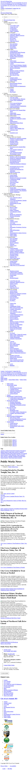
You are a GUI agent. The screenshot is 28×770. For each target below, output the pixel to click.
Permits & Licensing (15, 72)
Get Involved (8, 8)
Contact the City (17, 8)
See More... (13, 185)
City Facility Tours (14, 25)
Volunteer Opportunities (16, 338)
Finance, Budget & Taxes (16, 251)
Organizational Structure (16, 388)
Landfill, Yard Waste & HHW (17, 413)
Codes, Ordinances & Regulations (18, 66)
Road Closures (13, 84)
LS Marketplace (14, 29)
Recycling (12, 409)
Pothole (12, 347)
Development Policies (15, 159)
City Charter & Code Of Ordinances (13, 684)
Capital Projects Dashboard (16, 399)
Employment (13, 275)
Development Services (15, 224)
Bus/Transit (13, 92)
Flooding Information (15, 402)
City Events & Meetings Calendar (18, 65)
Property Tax (13, 39)
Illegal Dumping (14, 345)
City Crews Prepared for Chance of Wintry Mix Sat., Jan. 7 (13, 501)
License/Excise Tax (15, 168)
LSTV (11, 364)
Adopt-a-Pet (13, 303)
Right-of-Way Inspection (16, 357)
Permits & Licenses (8, 692)
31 (10, 642)
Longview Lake (14, 130)
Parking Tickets (14, 37)
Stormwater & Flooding (16, 328)
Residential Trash (14, 410)
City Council (13, 209)
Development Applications (16, 273)
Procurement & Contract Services (18, 233)
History (12, 204)
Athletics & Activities (15, 117)
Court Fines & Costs (15, 34)
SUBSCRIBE (4, 673)
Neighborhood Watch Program (17, 52)
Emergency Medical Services (17, 35)
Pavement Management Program (18, 419)
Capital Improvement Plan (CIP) (18, 397)
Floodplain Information (15, 403)
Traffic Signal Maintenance (16, 351)
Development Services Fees (17, 166)
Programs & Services (15, 53)
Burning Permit (14, 176)
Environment (13, 262)
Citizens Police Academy (16, 272)
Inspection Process (14, 162)
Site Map (10, 768)
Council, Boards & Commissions (18, 106)
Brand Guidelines (14, 242)
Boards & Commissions (16, 214)
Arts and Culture (14, 97)
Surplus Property (14, 144)
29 (7, 642)
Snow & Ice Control (15, 417)
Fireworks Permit (14, 182)
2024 (14, 442)
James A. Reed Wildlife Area (17, 128)
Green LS (9, 414)
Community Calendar (15, 104)
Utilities (12, 330)
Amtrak (12, 90)
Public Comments (14, 31)
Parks (11, 120)
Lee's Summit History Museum (17, 99)
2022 (14, 445)
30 (9, 642)
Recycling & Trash (14, 75)
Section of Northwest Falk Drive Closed (10, 618)
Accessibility (13, 766)
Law (11, 228)
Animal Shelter (13, 261)
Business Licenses (14, 271)
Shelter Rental (13, 358)
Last (17, 642)
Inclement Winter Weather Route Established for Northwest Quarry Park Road (12, 589)
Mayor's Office (13, 207)
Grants (11, 276)
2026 (14, 440)
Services (12, 386)
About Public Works (12, 385)
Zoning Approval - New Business (18, 190)
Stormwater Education (12, 400)
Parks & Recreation (15, 107)
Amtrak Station (13, 125)
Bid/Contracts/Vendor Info (16, 307)
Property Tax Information (16, 324)
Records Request (14, 73)
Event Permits (13, 180)
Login (3, 768)
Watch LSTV (13, 48)
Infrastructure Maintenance (16, 420)
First (2, 642)
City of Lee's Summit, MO (9, 698)
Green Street (13, 113)
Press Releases (13, 45)
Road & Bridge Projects (16, 83)
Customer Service (14, 389)
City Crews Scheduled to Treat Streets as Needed (13, 567)
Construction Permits (15, 179)
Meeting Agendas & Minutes (17, 70)
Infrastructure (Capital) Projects (14, 396)
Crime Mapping (14, 51)
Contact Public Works (9, 665)
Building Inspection (15, 355)
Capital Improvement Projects (17, 62)
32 (11, 642)
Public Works (13, 234)
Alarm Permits (13, 175)
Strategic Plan (13, 257)
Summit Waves (13, 121)
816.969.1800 (11, 654)
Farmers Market (14, 127)
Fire (11, 226)
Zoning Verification (15, 192)
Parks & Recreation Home (16, 123)
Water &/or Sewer (14, 41)
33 (12, 642)
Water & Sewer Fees (15, 172)
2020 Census (13, 61)
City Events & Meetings (16, 103)
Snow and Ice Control (9, 493)
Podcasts (12, 244)
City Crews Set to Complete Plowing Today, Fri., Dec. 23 (13, 496)
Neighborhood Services (16, 79)
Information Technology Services (18, 227)
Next (14, 642)
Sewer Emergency (14, 348)
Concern (12, 341)
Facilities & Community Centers (18, 118)
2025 (14, 441)
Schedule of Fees (14, 142)
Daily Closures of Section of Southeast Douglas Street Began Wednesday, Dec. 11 (14, 509)
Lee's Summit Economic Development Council (16, 153)
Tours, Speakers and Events (17, 359)
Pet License (13, 38)
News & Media (14, 44)
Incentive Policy (14, 141)
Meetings (12, 365)
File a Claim (13, 343)
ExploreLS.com (14, 132)
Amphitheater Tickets (15, 306)
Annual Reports (14, 248)
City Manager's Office (15, 211)
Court (11, 213)
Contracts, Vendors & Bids (16, 139)
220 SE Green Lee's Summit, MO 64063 (10, 650)
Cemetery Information (15, 309)
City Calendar (13, 310)
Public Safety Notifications (16, 55)
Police (11, 231)
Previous (5, 642)
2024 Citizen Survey (15, 258)
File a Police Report (15, 344)
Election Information (15, 68)
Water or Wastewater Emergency (18, 352)
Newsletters (13, 46)
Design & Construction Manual (17, 158)
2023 (14, 444)
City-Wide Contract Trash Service (18, 412)
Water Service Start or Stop (16, 361)
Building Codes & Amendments (18, 156)
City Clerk (12, 223)
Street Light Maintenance (16, 350)
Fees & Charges (14, 317)
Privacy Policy (4, 766)
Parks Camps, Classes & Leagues (18, 334)
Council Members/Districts (16, 314)
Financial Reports (14, 319)
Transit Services (14, 423)
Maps (11, 69)
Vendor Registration (15, 337)
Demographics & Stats (15, 203)
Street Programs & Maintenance (18, 86)
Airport (12, 89)
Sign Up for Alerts (8, 695)
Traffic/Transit (10, 421)
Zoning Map (13, 187)
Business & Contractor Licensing (18, 138)
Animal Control (14, 77)
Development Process (15, 161)
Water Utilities (13, 80)
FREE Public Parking (15, 114)
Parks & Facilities (14, 323)
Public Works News (15, 392)
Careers (2, 8)
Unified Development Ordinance (18, 163)
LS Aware (12, 333)
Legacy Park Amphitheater (16, 100)
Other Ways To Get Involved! (17, 265)
